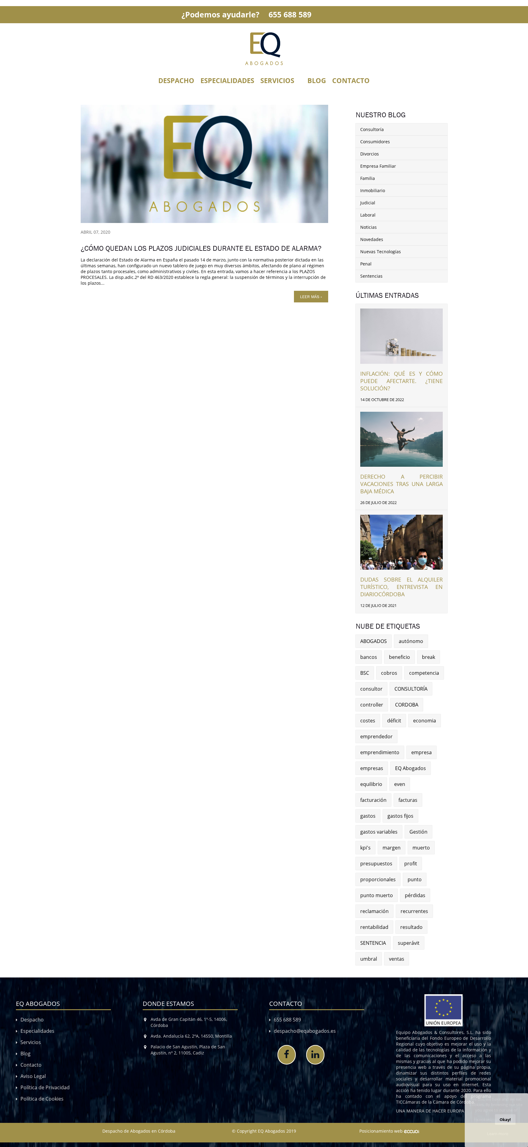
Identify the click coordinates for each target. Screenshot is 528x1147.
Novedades (371, 239)
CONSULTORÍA (410, 688)
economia (424, 720)
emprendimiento (379, 752)
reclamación (374, 911)
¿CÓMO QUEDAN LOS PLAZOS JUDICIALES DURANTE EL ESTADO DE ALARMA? (201, 248)
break (428, 657)
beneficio (399, 657)
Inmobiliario (372, 190)
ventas (396, 958)
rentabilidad (374, 927)
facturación (373, 800)
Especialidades (227, 80)
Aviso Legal (33, 1076)
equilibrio (371, 784)
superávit (409, 943)
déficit (394, 720)
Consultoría (372, 129)
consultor (371, 688)
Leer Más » (311, 296)
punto (415, 879)
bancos (368, 657)
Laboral (368, 215)
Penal (366, 264)
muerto (421, 847)
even (399, 784)
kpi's (365, 847)
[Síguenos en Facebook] (286, 1055)
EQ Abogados (410, 768)
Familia (367, 178)
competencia (424, 673)
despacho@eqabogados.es (305, 1031)
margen (392, 847)
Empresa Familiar (378, 166)
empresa (421, 752)
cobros (389, 673)
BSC (364, 673)
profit (410, 863)
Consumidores (375, 141)
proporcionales (378, 879)
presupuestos (376, 863)
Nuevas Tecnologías (380, 251)
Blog (316, 80)
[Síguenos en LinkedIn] (315, 1055)
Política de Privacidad (45, 1087)
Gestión (418, 831)
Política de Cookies (42, 1098)
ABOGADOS (373, 641)
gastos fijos (400, 816)
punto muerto (376, 895)
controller (371, 704)
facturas (407, 800)
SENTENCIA (373, 943)
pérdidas (415, 895)
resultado (411, 927)
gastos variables (379, 831)
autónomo (411, 641)
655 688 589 (290, 14)
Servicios (277, 80)
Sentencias (371, 276)
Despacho (176, 80)
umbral (368, 958)
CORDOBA (406, 704)
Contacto (351, 80)
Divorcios (369, 154)
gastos (368, 816)
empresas (371, 768)
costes (367, 720)
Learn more (497, 1133)
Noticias (368, 227)
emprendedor (376, 736)
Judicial (367, 203)
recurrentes (414, 911)
